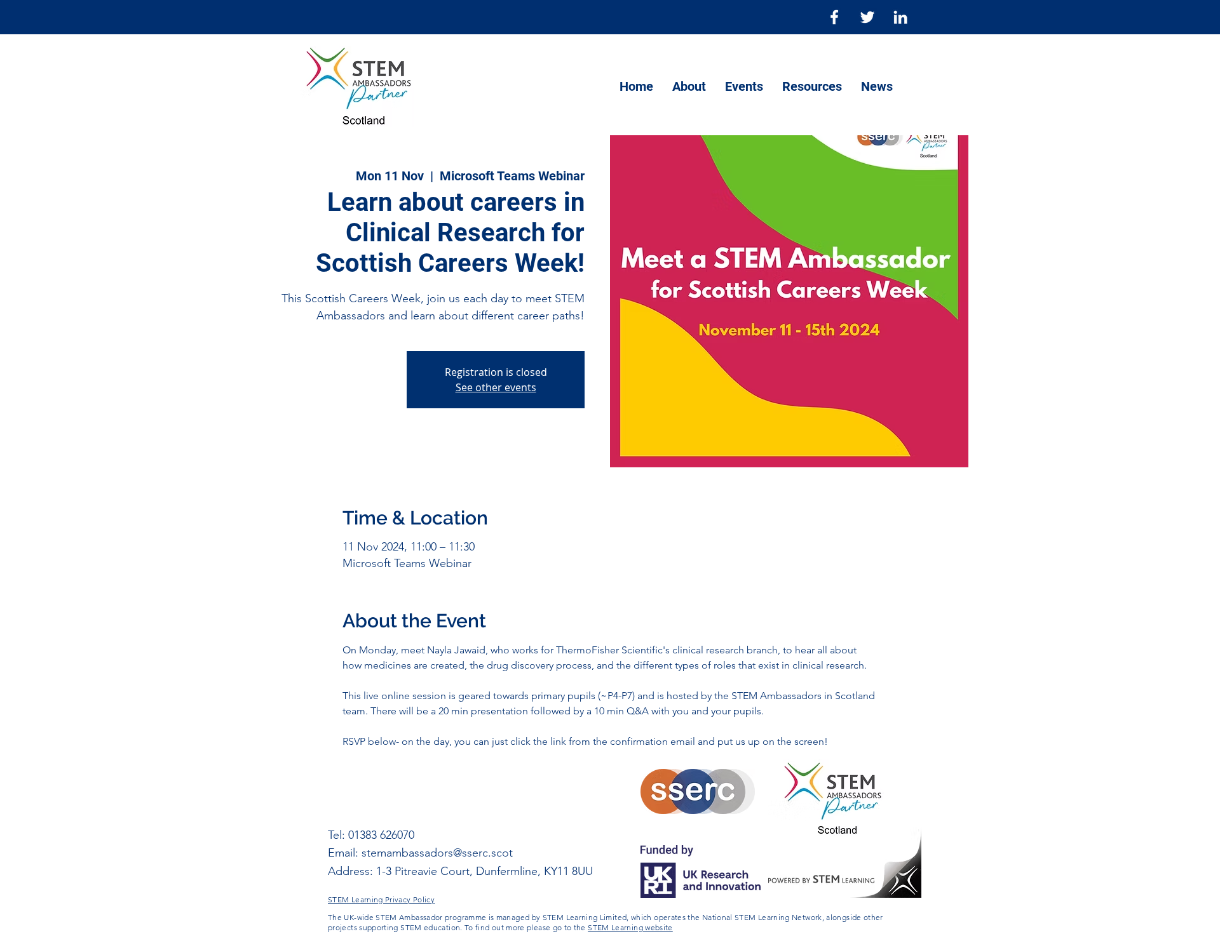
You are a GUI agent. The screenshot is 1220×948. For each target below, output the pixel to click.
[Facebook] (834, 17)
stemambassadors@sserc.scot (437, 853)
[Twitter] (867, 17)
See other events (496, 387)
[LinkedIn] (900, 17)
